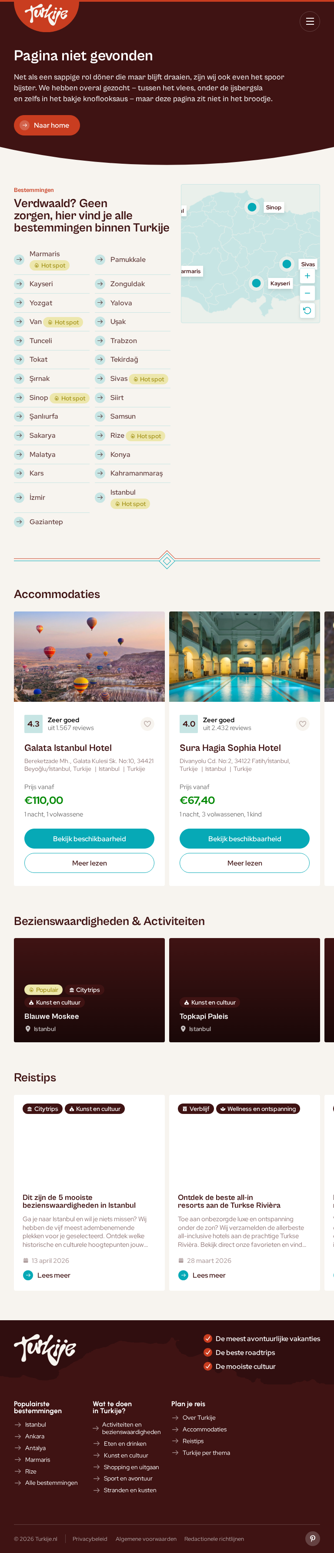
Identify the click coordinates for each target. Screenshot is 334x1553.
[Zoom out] (307, 293)
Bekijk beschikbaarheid (89, 838)
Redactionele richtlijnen (214, 1538)
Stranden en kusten (130, 1490)
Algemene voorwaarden (146, 1538)
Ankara (34, 1436)
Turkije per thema (206, 1453)
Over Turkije (199, 1417)
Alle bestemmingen (51, 1483)
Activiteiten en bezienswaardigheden (131, 1428)
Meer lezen (89, 863)
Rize (31, 1471)
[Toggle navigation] (310, 21)
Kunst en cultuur (126, 1455)
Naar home (51, 125)
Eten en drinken (125, 1443)
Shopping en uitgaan (131, 1467)
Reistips (193, 1441)
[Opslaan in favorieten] (147, 724)
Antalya (35, 1448)
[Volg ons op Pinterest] (312, 1538)
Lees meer (53, 1275)
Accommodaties (205, 1429)
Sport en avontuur (128, 1478)
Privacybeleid (90, 1538)
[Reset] (307, 310)
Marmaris (37, 1460)
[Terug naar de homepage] (46, 17)
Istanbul (35, 1424)
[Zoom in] (307, 276)
